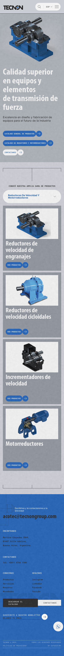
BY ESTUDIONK (54, 646)
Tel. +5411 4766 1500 (15, 562)
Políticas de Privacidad (14, 646)
